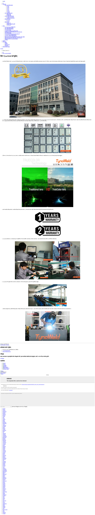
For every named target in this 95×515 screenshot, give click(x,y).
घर (3, 3)
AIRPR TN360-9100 (10, 18)
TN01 (8, 6)
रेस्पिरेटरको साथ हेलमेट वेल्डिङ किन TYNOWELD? (13, 37)
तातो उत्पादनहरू (3, 344)
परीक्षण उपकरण (7, 44)
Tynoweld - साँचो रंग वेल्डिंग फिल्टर (10, 35)
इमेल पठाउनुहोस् (2, 372)
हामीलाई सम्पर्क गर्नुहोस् (6, 46)
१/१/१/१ (8, 20)
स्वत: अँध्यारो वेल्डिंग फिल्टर (9, 28)
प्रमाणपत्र (6, 45)
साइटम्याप (7, 344)
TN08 (8, 7)
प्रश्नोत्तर (6, 39)
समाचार (4, 40)
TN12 (8, 8)
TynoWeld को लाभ (8, 29)
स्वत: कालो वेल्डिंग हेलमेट (9, 5)
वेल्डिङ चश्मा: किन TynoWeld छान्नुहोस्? (11, 38)
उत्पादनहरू (4, 4)
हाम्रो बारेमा (4, 41)
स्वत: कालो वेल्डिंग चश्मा (8, 13)
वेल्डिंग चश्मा (9, 14)
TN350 (8, 11)
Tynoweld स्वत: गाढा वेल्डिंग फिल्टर (10, 34)
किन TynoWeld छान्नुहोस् (7, 53)
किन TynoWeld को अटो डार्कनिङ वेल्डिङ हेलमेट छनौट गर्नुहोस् (15, 36)
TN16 (8, 10)
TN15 (8, 9)
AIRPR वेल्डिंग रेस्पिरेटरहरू (9, 16)
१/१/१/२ (8, 21)
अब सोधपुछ (2, 358)
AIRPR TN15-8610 (10, 17)
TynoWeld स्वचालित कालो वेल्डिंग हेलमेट (11, 30)
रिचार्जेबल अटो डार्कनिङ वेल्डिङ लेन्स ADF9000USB (13, 31)
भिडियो (6, 42)
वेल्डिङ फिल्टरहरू (8, 19)
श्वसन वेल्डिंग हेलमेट (8, 32)
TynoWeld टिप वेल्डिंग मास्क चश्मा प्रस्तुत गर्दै (12, 33)
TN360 (8, 12)
